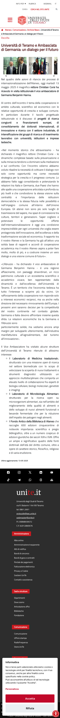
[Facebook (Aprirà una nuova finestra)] (8, 472)
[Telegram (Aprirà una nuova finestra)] (19, 479)
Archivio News (33, 29)
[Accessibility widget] (55, 713)
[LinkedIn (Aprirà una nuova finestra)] (40, 472)
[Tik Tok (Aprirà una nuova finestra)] (8, 479)
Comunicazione (19, 29)
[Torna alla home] (33, 20)
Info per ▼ (21, 3)
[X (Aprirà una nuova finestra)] (30, 472)
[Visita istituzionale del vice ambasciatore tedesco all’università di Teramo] (15, 66)
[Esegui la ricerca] (56, 9)
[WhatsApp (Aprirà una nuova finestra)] (30, 479)
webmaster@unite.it (25, 517)
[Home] (2, 29)
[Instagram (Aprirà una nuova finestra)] (19, 472)
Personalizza (12, 689)
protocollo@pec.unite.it (26, 513)
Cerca (24, 9)
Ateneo (8, 29)
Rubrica (32, 3)
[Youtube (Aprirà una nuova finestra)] (51, 472)
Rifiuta (30, 708)
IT (55, 3)
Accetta (30, 698)
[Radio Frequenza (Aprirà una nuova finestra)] (51, 479)
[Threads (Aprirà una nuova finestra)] (40, 479)
